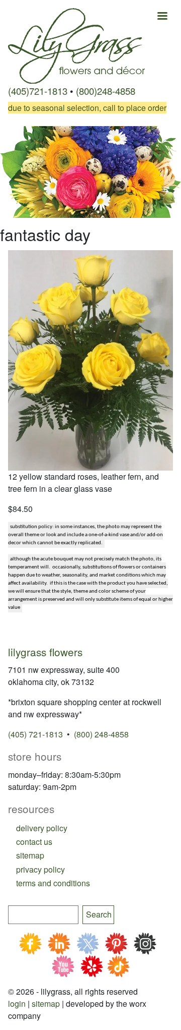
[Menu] (162, 17)
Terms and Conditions (53, 883)
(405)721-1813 (37, 90)
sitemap (30, 855)
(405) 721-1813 (35, 734)
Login (17, 1003)
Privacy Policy (40, 869)
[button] (90, 359)
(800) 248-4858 (101, 734)
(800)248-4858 (105, 90)
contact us (34, 841)
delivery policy (41, 828)
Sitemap (46, 1003)
